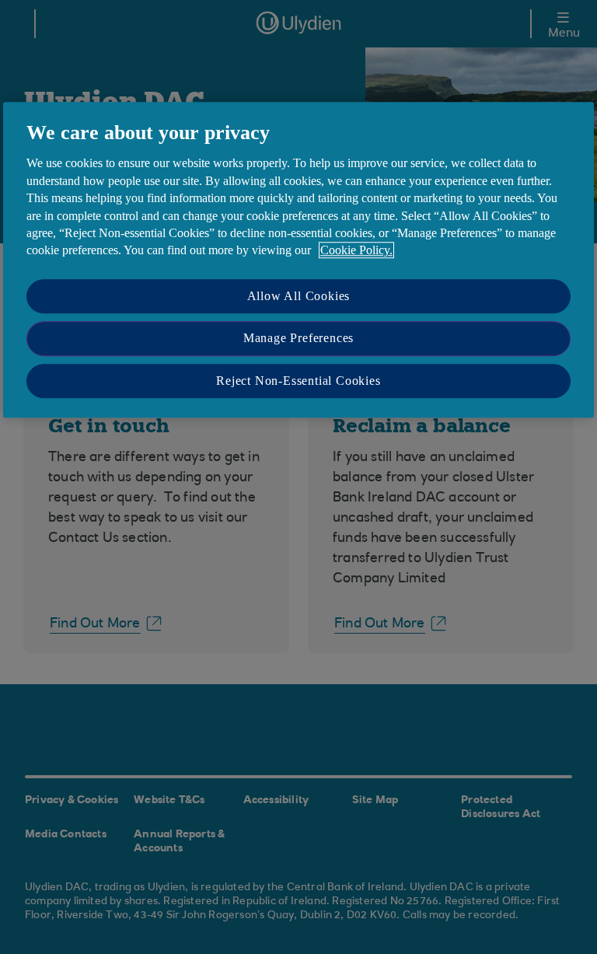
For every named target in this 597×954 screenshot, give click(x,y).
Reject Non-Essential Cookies (298, 380)
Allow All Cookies (299, 295)
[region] (298, 260)
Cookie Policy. (356, 250)
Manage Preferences (298, 337)
